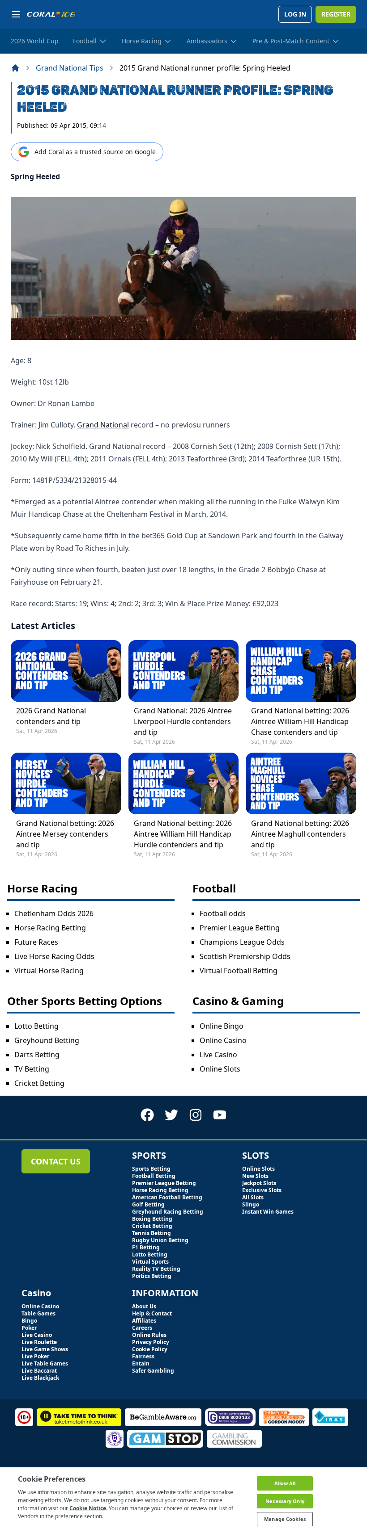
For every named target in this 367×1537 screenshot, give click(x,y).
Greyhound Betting (46, 1040)
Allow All (285, 1483)
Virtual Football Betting (238, 971)
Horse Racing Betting (50, 928)
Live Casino (218, 1055)
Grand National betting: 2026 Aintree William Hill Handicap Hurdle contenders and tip (183, 834)
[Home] (15, 67)
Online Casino (223, 1040)
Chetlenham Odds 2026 (54, 913)
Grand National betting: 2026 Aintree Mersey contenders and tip (65, 834)
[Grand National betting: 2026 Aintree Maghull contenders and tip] (301, 783)
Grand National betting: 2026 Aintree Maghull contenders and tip (300, 834)
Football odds (223, 913)
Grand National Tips (69, 68)
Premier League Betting (240, 928)
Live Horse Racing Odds (54, 956)
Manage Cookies (285, 1519)
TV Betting (31, 1069)
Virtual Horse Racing (49, 971)
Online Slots (220, 1069)
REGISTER (335, 14)
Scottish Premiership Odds (245, 956)
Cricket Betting (39, 1083)
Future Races (36, 942)
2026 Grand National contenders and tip (51, 716)
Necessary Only (284, 1501)
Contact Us (56, 1161)
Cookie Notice (87, 1508)
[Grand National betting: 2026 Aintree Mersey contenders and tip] (66, 783)
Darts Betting (37, 1055)
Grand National (103, 425)
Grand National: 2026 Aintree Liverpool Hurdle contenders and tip (183, 721)
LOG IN (295, 14)
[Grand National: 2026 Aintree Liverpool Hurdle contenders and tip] (183, 671)
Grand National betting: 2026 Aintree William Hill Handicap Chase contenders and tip (300, 721)
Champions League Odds (242, 942)
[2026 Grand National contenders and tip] (66, 671)
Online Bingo (221, 1026)
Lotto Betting (36, 1026)
